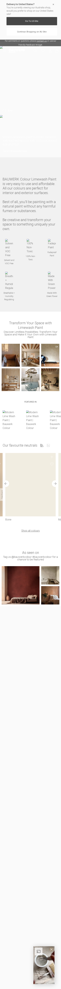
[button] (11, 355)
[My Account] (50, 50)
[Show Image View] (48, 445)
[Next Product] (55, 483)
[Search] (35, 51)
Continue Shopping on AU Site (32, 31)
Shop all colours (30, 530)
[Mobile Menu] (6, 50)
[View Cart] (56, 50)
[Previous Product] (6, 483)
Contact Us (42, 41)
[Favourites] (43, 51)
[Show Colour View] (42, 445)
